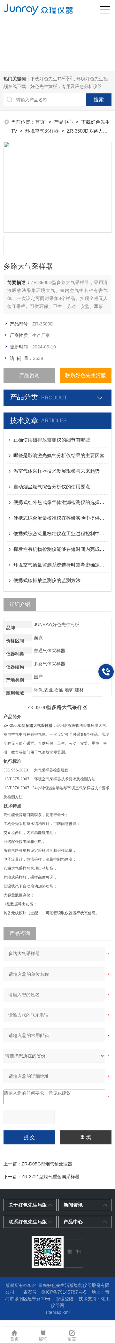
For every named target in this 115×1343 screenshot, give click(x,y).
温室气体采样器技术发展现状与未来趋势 (56, 471)
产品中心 (63, 122)
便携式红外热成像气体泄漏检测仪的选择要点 (60, 502)
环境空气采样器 (42, 131)
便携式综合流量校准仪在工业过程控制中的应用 (60, 533)
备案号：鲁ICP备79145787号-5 (55, 1292)
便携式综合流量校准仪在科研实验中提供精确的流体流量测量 (60, 518)
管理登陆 (64, 1298)
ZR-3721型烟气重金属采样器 (50, 1176)
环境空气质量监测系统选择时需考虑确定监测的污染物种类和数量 (60, 564)
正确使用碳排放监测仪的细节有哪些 (51, 439)
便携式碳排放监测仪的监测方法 (46, 580)
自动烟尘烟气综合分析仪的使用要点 (51, 486)
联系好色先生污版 (85, 375)
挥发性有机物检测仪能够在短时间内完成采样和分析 (60, 549)
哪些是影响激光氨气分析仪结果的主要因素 (58, 455)
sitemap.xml (57, 1312)
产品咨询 (29, 375)
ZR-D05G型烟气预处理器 (46, 1163)
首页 (40, 122)
